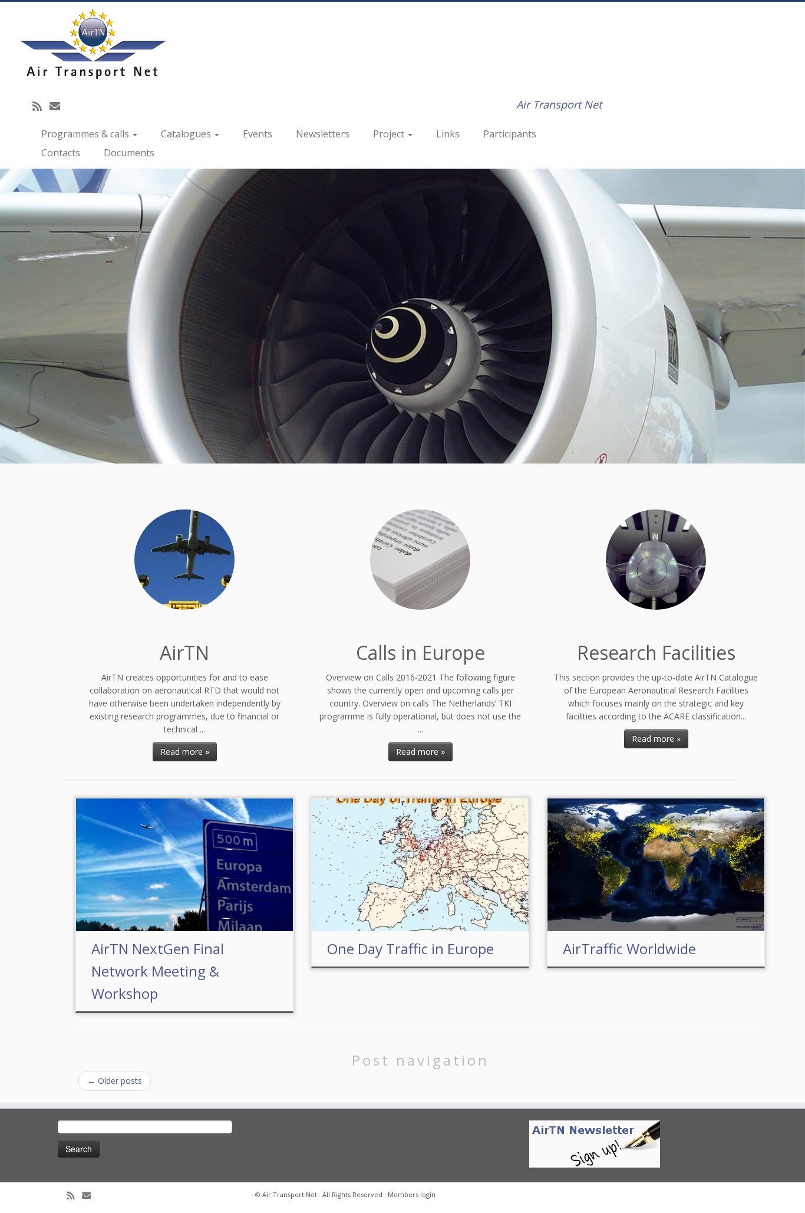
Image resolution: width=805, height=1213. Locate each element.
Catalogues (187, 133)
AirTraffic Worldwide (629, 948)
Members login (412, 1194)
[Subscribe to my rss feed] (41, 106)
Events (257, 133)
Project (390, 133)
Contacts (60, 152)
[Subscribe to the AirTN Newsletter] (594, 1143)
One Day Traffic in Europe (410, 948)
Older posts (114, 1080)
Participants (509, 133)
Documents (129, 152)
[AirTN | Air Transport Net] (93, 44)
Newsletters (322, 133)
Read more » (184, 751)
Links (448, 133)
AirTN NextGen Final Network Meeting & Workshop (157, 971)
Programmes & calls (86, 133)
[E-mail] (59, 106)
